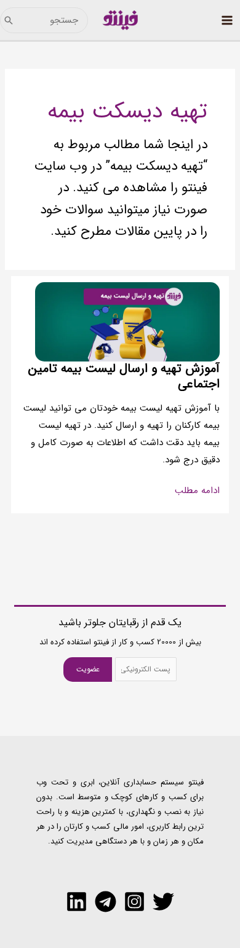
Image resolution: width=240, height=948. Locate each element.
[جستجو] (9, 20)
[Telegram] (105, 901)
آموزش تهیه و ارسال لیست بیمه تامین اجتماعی (124, 376)
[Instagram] (134, 901)
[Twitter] (163, 901)
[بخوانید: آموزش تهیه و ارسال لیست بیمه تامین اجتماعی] (127, 321)
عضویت (88, 669)
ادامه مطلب (197, 491)
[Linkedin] (76, 901)
